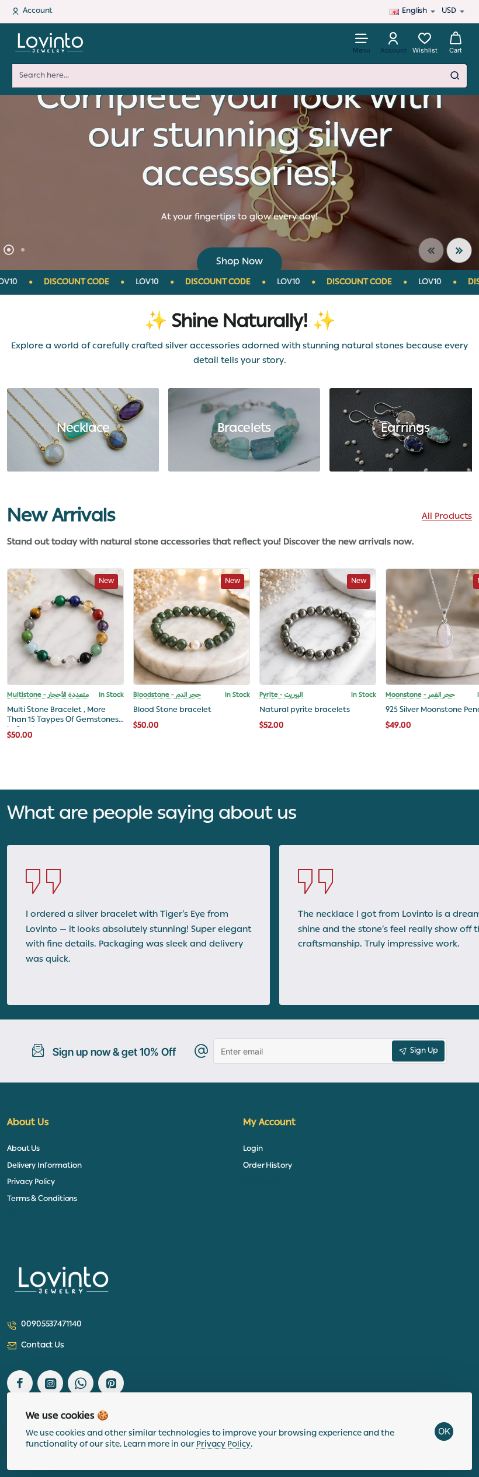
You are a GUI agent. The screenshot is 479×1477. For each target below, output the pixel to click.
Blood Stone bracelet (172, 711)
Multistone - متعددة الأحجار (48, 695)
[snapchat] (111, 1383)
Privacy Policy (223, 1444)
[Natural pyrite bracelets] (318, 627)
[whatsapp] (80, 1383)
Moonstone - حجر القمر (420, 695)
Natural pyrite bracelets (304, 711)
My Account (269, 1124)
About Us (28, 1124)
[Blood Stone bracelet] (191, 627)
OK (444, 1431)
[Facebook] (20, 1383)
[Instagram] (50, 1383)
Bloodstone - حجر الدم (167, 695)
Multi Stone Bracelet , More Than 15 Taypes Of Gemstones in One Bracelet (63, 716)
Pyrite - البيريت (281, 695)
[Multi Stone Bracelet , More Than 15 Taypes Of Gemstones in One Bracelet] (65, 627)
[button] (431, 250)
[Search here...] (455, 76)
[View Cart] (455, 42)
